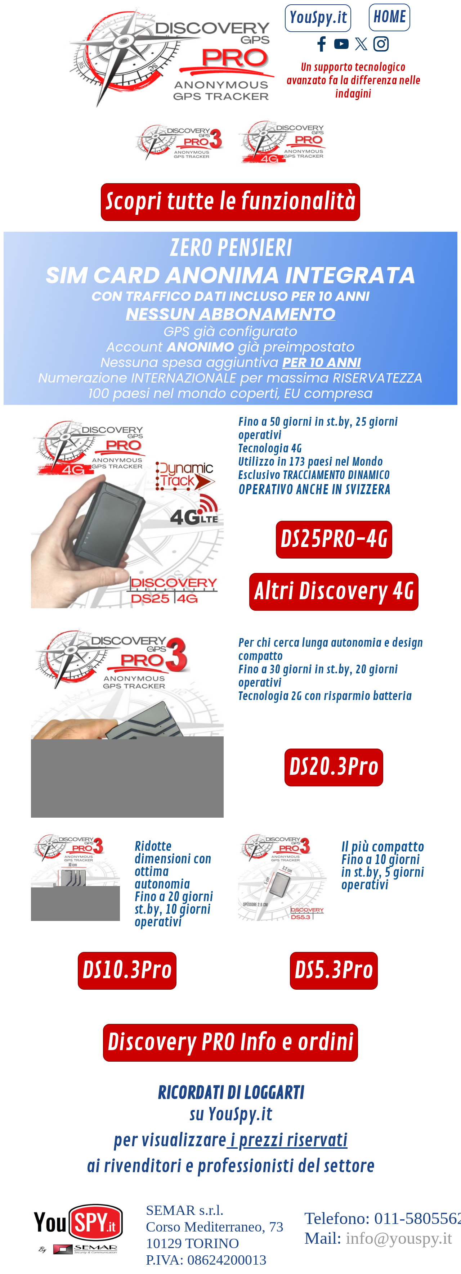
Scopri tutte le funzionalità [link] (230, 202)
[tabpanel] (230, 318)
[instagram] (381, 44)
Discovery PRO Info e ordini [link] (230, 1042)
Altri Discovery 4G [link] (334, 591)
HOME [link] (389, 17)
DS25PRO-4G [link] (334, 539)
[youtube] (341, 44)
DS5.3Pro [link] (333, 970)
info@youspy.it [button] (399, 1237)
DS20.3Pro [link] (334, 767)
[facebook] (322, 44)
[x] (361, 44)
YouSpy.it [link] (318, 18)
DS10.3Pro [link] (127, 970)
